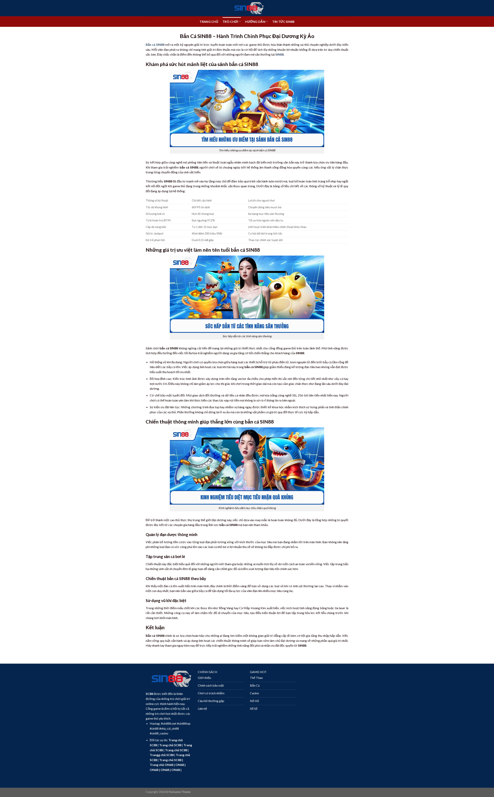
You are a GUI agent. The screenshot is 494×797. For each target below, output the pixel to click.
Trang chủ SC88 (170, 745)
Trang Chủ (209, 21)
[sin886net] (247, 8)
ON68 (179, 765)
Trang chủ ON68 (161, 765)
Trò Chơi (230, 21)
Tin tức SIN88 (283, 21)
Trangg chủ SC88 (162, 755)
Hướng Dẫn (255, 21)
